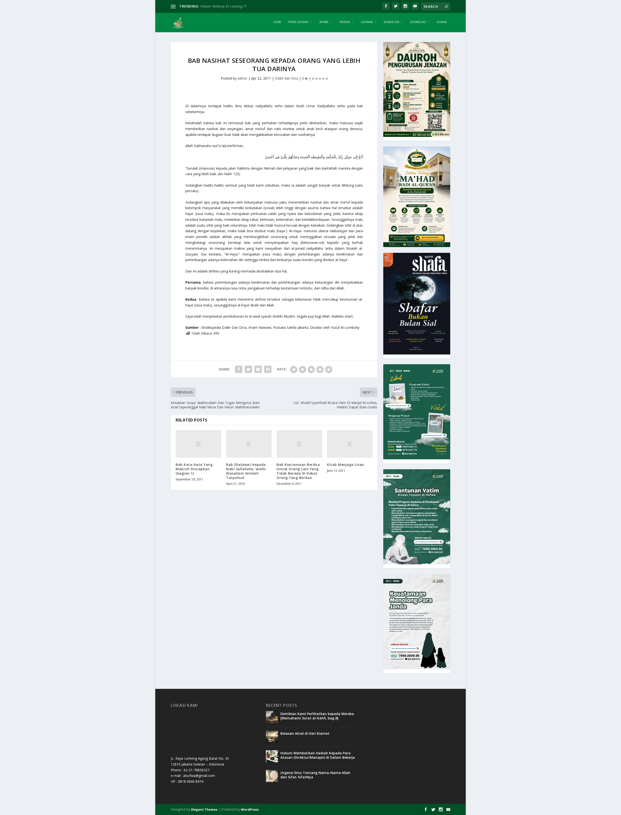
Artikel (323, 22)
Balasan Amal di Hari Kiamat (304, 733)
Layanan (367, 22)
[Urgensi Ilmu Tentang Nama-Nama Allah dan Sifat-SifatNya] (272, 776)
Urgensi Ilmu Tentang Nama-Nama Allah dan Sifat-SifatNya (315, 774)
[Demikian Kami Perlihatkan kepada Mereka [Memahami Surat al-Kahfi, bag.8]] (272, 717)
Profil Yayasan (298, 22)
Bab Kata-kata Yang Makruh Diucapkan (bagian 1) (194, 469)
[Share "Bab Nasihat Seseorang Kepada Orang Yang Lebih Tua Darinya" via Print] (268, 369)
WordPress (250, 809)
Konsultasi (391, 22)
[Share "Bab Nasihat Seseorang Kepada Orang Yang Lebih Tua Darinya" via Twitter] (248, 369)
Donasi (442, 22)
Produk (345, 22)
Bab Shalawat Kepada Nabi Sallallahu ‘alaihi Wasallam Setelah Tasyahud (246, 471)
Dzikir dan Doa (286, 78)
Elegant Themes (204, 809)
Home (277, 22)
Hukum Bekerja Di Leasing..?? (223, 6)
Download (418, 22)
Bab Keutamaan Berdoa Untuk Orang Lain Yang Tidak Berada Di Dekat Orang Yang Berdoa (298, 471)
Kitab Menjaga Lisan (345, 464)
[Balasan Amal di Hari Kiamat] (272, 737)
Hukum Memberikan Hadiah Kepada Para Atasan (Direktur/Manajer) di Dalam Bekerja (317, 755)
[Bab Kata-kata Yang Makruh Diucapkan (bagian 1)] (198, 444)
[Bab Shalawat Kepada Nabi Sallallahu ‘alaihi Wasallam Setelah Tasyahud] (249, 444)
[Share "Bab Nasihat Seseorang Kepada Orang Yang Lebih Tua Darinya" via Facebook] (239, 369)
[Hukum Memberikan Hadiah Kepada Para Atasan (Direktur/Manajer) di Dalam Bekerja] (272, 756)
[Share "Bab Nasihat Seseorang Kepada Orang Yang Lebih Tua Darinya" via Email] (258, 369)
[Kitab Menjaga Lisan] (350, 444)
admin (242, 78)
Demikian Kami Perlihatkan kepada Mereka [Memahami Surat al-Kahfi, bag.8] (317, 715)
